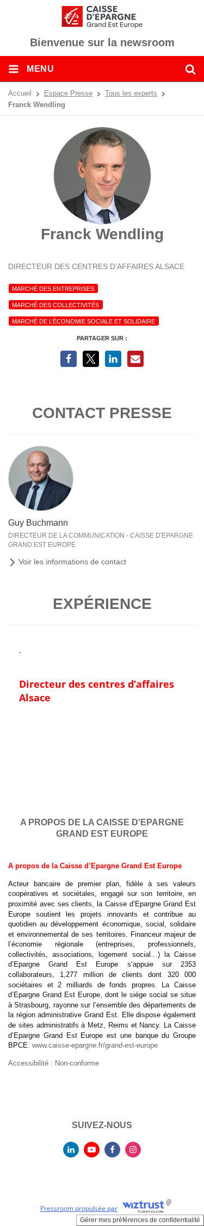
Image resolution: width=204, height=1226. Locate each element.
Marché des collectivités (55, 305)
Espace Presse (68, 93)
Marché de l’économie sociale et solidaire (83, 321)
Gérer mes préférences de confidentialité (140, 1220)
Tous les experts (131, 93)
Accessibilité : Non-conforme (53, 1063)
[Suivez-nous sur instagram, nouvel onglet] (133, 1149)
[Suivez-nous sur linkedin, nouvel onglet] (71, 1149)
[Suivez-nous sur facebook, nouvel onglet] (112, 1149)
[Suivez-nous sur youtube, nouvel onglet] (92, 1149)
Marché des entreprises (53, 288)
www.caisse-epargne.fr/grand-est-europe (95, 1045)
